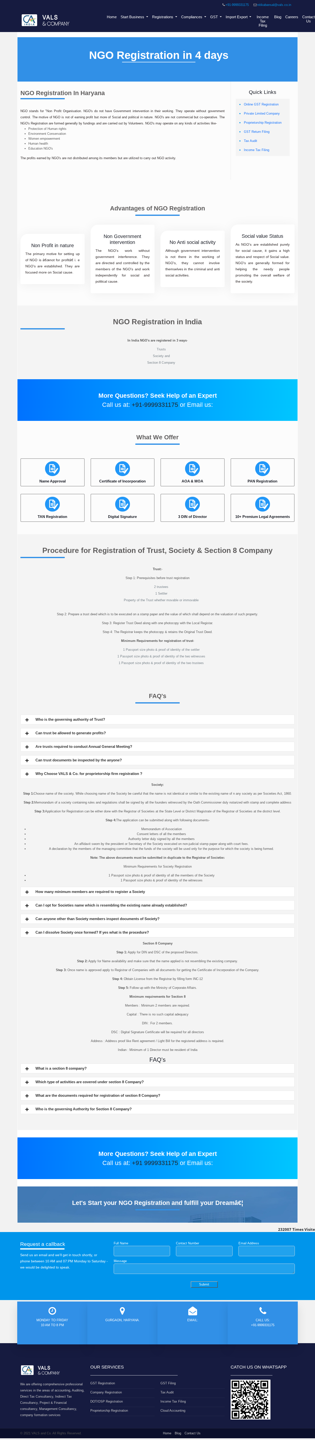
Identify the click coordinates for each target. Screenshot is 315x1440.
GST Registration (102, 1383)
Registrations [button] (163, 17)
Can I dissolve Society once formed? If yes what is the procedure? (92, 932)
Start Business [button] (133, 17)
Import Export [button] (237, 17)
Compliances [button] (192, 17)
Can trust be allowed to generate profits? (70, 733)
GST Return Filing (256, 132)
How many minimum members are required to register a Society (90, 892)
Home (112, 17)
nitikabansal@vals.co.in (274, 5)
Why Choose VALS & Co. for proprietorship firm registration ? (88, 773)
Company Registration (106, 1392)
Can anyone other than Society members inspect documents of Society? (97, 919)
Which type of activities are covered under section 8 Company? (89, 1082)
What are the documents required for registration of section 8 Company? (97, 1095)
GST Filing (168, 1383)
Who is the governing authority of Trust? (70, 719)
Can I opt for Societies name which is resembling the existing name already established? (111, 905)
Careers (291, 17)
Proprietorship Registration (263, 122)
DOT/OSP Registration (106, 1401)
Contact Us (193, 1433)
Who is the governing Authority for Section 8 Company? (83, 1109)
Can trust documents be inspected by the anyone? (78, 760)
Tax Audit (250, 141)
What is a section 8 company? (61, 1068)
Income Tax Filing (263, 21)
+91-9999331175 (237, 5)
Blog (277, 17)
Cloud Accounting (172, 1410)
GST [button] (214, 17)
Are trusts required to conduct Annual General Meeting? (83, 746)
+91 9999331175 (155, 1162)
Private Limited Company (262, 113)
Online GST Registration (261, 104)
